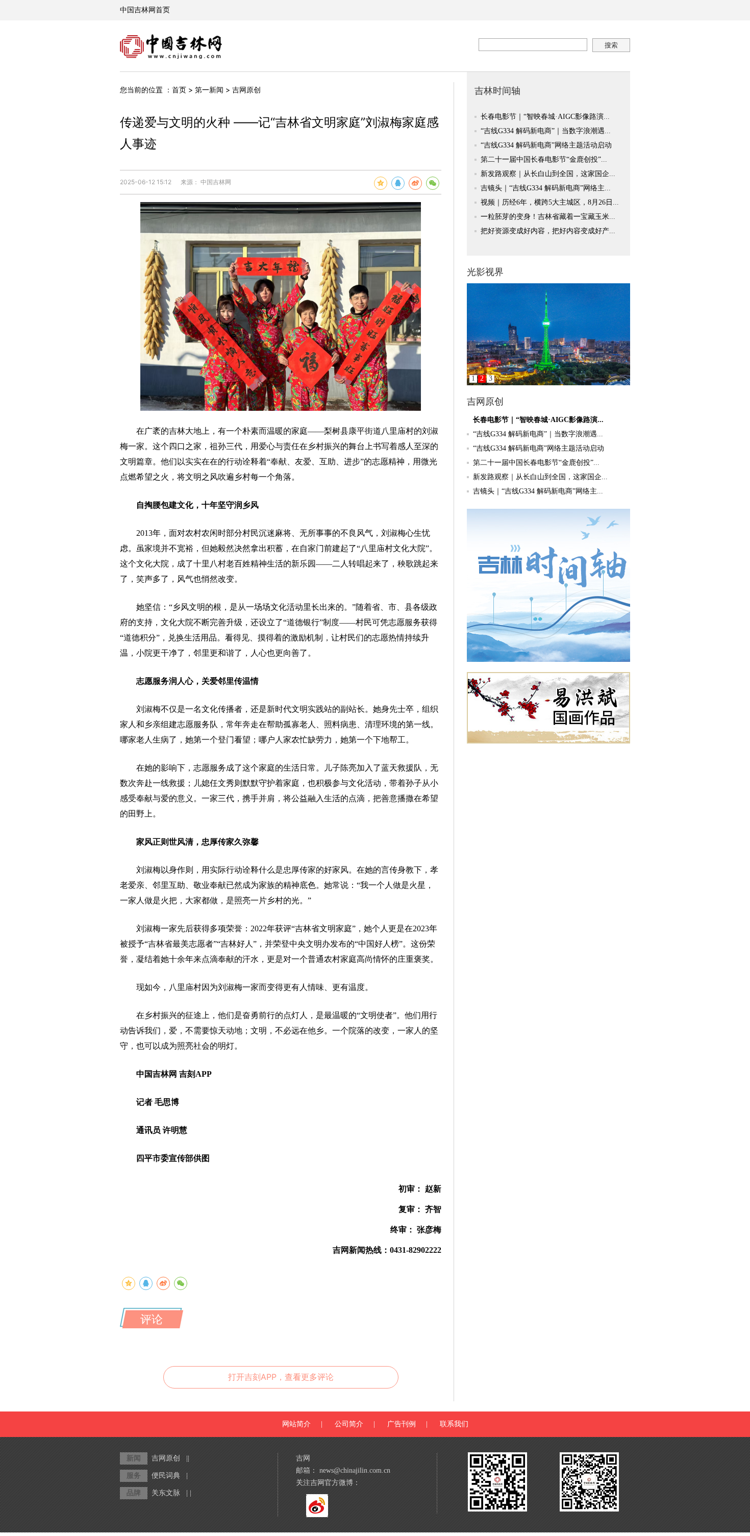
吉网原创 (246, 89)
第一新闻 (209, 89)
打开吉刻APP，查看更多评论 (281, 1377)
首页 (179, 89)
